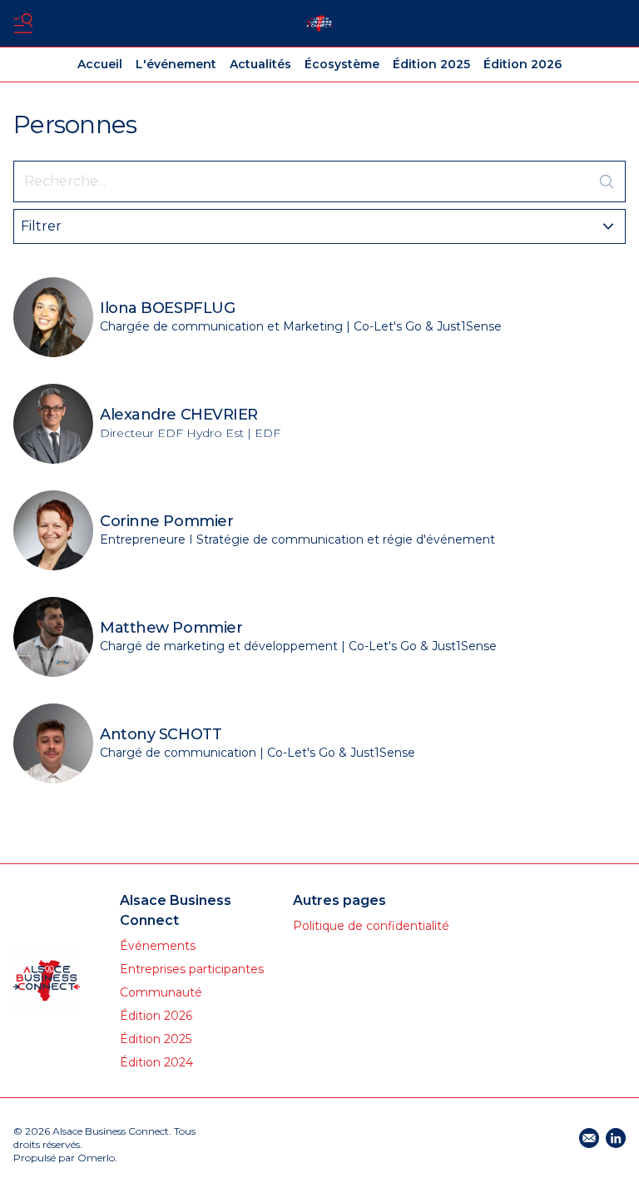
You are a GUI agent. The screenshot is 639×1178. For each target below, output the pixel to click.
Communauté (161, 992)
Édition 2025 (431, 64)
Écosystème (342, 64)
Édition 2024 (156, 1062)
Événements (158, 945)
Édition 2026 (522, 64)
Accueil (99, 64)
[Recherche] (607, 181)
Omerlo (96, 1157)
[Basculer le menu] (23, 23)
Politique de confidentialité (371, 925)
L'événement (176, 64)
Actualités (260, 64)
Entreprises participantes (192, 969)
